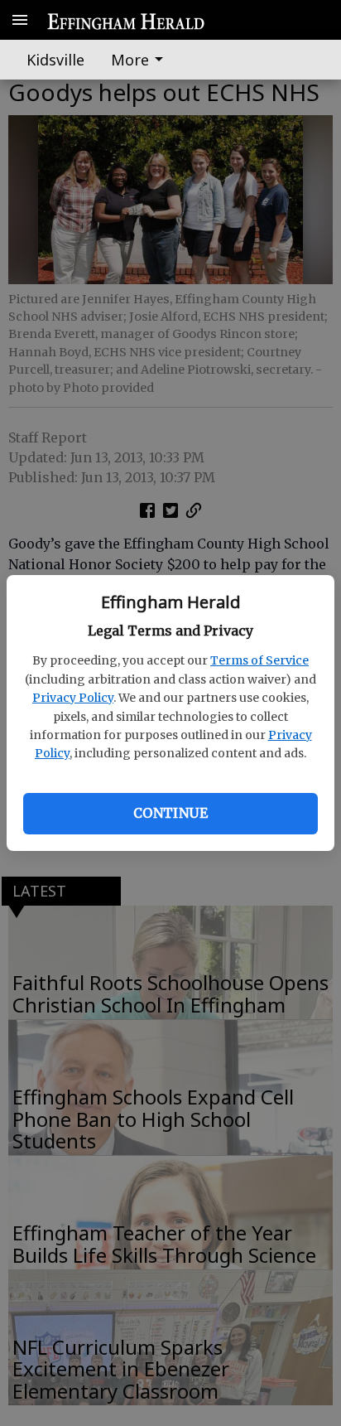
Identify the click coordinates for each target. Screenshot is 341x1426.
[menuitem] (141, 60)
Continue (170, 813)
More (130, 60)
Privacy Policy (72, 697)
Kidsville (55, 60)
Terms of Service (259, 660)
